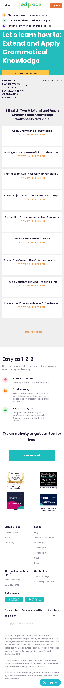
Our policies (53, 610)
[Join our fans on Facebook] (54, 615)
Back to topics (33, 332)
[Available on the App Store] (14, 599)
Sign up (56, 5)
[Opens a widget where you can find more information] (50, 682)
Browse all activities (44, 537)
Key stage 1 (39, 542)
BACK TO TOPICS (52, 80)
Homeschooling (13, 579)
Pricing (8, 537)
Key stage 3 (40, 553)
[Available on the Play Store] (35, 599)
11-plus (37, 563)
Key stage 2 (40, 547)
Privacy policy (12, 610)
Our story (9, 542)
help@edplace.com (44, 581)
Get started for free (25, 73)
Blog (36, 532)
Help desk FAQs (41, 576)
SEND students (12, 585)
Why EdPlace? (11, 532)
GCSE (36, 558)
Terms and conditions (33, 610)
